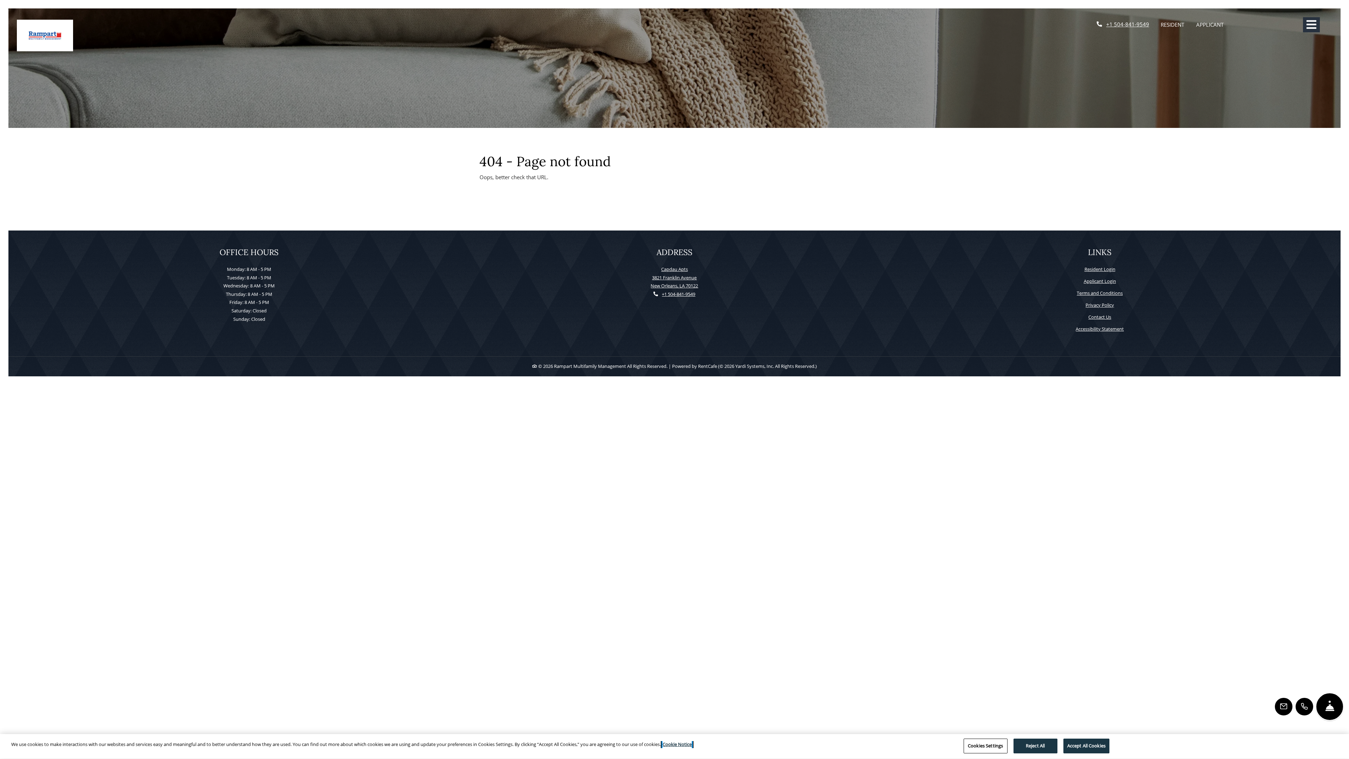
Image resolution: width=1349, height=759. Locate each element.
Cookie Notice (677, 744)
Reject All (1035, 745)
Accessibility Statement (1100, 328)
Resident (1175, 24)
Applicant (1213, 24)
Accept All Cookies (1086, 745)
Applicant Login (1100, 281)
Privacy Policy (1100, 304)
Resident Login (1099, 269)
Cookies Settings (985, 745)
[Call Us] (1304, 706)
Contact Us (1099, 317)
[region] (674, 746)
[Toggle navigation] (1311, 24)
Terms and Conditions (1100, 293)
